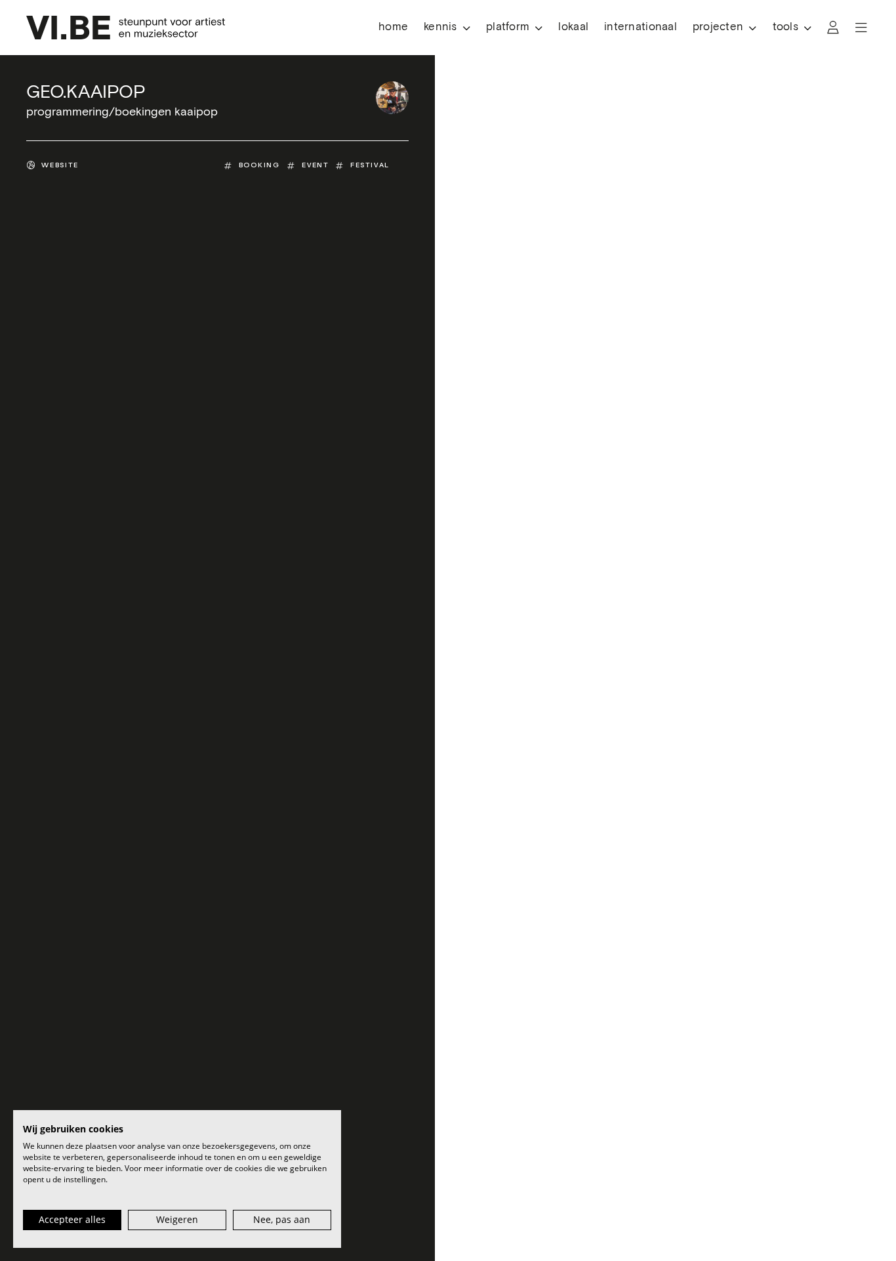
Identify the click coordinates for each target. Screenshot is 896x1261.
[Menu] (861, 27)
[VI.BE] (125, 27)
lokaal (573, 27)
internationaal (640, 27)
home (393, 27)
